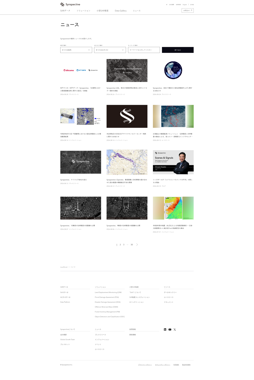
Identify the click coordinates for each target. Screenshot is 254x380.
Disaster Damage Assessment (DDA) (107, 302)
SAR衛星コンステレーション (139, 297)
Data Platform (65, 302)
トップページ (63, 267)
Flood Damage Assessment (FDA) (107, 297)
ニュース (137, 10)
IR (166, 4)
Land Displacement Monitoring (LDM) (108, 292)
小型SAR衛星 (103, 10)
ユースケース (168, 297)
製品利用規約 (186, 365)
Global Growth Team (67, 339)
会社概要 (171, 4)
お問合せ (186, 10)
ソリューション (83, 10)
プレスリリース (100, 335)
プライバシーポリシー (145, 365)
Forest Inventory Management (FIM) (107, 312)
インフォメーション (102, 339)
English (185, 4)
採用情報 (178, 4)
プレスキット (65, 344)
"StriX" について (135, 292)
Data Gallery (121, 10)
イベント (98, 344)
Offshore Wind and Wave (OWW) (106, 307)
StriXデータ (64, 292)
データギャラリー (170, 292)
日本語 (192, 4)
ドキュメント (168, 302)
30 (132, 244)
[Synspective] (106, 4)
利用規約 (176, 365)
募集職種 (132, 335)
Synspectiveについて (67, 329)
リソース (167, 287)
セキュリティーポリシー (162, 365)
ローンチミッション (136, 302)
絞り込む (178, 50)
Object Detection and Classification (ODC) (110, 317)
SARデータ (65, 10)
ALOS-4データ (65, 297)
